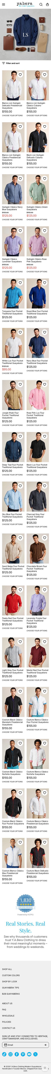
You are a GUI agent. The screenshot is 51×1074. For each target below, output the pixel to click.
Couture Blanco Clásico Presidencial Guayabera (38, 822)
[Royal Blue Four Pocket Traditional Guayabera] (38, 293)
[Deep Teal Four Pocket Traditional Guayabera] (13, 447)
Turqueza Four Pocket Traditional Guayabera (12, 312)
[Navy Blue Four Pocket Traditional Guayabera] (38, 343)
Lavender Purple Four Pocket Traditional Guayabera (36, 620)
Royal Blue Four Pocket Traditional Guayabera (37, 312)
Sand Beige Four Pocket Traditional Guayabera (13, 567)
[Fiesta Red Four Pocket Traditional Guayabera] (13, 600)
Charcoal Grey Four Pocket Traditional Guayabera (35, 516)
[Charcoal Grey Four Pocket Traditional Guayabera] (38, 497)
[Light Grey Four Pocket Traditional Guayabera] (13, 652)
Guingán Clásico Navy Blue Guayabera (12, 208)
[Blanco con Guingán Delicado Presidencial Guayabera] (13, 85)
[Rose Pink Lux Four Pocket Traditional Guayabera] (38, 395)
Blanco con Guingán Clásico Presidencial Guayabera (11, 157)
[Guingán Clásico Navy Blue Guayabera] (13, 189)
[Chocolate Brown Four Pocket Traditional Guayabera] (38, 548)
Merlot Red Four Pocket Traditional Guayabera (37, 671)
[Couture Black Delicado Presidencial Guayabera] (38, 853)
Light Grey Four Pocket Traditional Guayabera (12, 671)
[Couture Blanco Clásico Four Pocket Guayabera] (38, 702)
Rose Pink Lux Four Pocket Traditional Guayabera (35, 415)
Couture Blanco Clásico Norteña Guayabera (37, 772)
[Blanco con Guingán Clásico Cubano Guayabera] (38, 85)
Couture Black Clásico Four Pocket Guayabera (13, 822)
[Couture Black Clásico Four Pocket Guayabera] (13, 803)
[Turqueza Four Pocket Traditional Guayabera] (13, 293)
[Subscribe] (45, 1045)
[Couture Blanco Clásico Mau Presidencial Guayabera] (13, 853)
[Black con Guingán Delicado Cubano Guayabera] (38, 137)
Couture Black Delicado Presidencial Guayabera (38, 871)
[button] (47, 4)
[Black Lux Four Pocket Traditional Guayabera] (38, 447)
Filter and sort (13, 63)
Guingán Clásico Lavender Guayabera (12, 260)
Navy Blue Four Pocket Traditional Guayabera (37, 361)
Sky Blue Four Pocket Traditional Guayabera (12, 515)
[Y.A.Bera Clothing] (25, 4)
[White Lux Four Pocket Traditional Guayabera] (13, 343)
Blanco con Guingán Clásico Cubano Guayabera (36, 105)
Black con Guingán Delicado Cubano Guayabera (35, 157)
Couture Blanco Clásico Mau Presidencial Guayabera (13, 873)
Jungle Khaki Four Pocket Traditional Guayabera (10, 415)
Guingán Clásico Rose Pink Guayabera (37, 260)
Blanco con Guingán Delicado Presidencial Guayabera (12, 105)
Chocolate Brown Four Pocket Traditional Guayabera (37, 568)
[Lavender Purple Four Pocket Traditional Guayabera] (38, 600)
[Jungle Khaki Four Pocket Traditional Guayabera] (13, 395)
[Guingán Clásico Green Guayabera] (38, 189)
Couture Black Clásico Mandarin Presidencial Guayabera (12, 722)
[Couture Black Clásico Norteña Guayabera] (13, 754)
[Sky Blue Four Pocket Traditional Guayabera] (13, 497)
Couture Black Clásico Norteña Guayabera (12, 772)
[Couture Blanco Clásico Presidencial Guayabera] (38, 803)
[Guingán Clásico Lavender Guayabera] (13, 241)
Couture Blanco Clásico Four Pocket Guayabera (37, 720)
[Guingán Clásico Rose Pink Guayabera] (38, 241)
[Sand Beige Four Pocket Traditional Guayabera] (13, 548)
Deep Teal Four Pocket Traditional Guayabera (12, 465)
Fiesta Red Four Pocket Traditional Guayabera (13, 619)
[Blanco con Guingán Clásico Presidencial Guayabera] (13, 137)
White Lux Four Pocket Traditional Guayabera (12, 361)
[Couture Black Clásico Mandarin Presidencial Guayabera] (13, 702)
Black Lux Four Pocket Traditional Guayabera (37, 465)
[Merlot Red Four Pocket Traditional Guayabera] (38, 652)
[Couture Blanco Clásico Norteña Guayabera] (38, 754)
